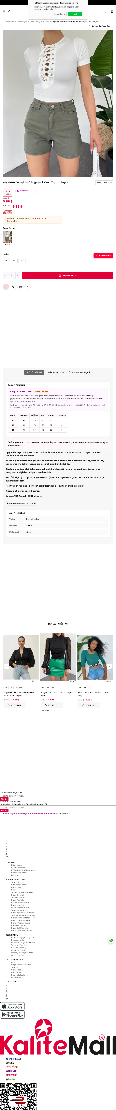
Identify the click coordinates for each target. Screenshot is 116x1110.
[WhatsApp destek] (111, 940)
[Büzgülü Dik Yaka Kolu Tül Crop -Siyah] (58, 657)
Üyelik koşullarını (11, 813)
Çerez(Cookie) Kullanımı (22, 953)
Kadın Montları (17, 905)
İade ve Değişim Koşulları (22, 937)
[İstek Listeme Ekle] (20, 287)
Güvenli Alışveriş (18, 947)
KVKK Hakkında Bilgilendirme (24, 870)
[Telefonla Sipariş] (13, 287)
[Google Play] (58, 1014)
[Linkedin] (6, 854)
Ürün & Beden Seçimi (79, 372)
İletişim (14, 875)
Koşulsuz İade (17, 940)
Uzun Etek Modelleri (20, 902)
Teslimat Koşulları (19, 945)
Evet (75, 14)
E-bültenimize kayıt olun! (11, 793)
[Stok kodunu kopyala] (111, 182)
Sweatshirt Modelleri (20, 907)
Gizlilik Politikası (18, 867)
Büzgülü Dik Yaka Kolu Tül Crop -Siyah (56, 694)
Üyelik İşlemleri (18, 950)
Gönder (4, 799)
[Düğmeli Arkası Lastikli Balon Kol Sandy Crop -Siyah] (21, 657)
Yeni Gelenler (17, 882)
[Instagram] (6, 849)
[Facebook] (6, 844)
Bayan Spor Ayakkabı (21, 923)
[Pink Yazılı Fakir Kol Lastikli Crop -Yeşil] (95, 657)
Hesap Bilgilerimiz (19, 873)
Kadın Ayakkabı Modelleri (22, 913)
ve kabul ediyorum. (36, 813)
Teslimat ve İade (55, 372)
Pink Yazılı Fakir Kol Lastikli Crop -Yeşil (93, 694)
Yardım (14, 967)
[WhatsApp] (6, 851)
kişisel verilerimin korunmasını (38, 813)
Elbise (14, 890)
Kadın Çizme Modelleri (21, 930)
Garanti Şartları (18, 955)
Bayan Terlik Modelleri (21, 920)
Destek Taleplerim (19, 975)
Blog (13, 962)
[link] (104, 182)
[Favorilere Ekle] (6, 287)
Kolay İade (16, 972)
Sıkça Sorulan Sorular (21, 965)
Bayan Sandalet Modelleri (23, 918)
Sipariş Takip (17, 970)
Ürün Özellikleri (34, 372)
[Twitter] (6, 846)
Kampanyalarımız (19, 885)
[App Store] (58, 1006)
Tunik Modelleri (18, 897)
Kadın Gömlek (17, 895)
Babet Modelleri (18, 925)
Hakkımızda (16, 865)
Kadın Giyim (16, 887)
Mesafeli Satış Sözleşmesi (23, 942)
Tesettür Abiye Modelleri (22, 892)
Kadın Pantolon (18, 900)
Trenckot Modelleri (19, 910)
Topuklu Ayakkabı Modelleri (23, 915)
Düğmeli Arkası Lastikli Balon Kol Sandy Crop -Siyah (19, 694)
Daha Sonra (59, 14)
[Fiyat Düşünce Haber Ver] (27, 287)
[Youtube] (7, 856)
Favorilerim (16, 977)
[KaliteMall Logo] (58, 1037)
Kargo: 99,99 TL (27, 191)
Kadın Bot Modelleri (20, 928)
